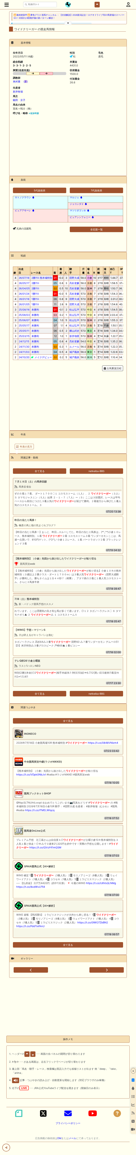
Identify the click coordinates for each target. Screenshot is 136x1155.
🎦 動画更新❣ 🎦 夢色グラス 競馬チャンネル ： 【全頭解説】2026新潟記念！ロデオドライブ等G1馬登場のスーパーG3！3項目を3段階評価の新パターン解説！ (69, 16)
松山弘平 (74, 309)
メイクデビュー (43, 357)
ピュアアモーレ (23, 210)
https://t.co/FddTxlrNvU (30, 926)
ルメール (74, 346)
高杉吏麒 (74, 283)
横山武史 (74, 330)
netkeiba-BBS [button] (96, 471)
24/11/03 (24, 351)
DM (59, 1138)
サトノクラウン (23, 197)
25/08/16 (24, 309)
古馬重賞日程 (113, 368)
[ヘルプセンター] (117, 1113)
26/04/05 (24, 288)
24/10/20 (24, 357)
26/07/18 (24, 277)
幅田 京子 (19, 100)
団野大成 (74, 277)
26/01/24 (24, 293)
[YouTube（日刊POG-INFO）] (92, 1113)
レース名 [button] (36, 272)
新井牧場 (18, 91)
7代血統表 (96, 190)
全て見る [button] (40, 471)
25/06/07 (24, 320)
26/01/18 (24, 298)
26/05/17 (24, 283)
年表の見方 (26, 446)
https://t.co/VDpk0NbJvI (31, 774)
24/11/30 (24, 346)
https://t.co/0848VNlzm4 (103, 742)
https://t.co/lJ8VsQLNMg (101, 883)
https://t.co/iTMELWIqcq (40, 810)
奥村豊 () (20, 81)
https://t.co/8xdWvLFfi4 (30, 886)
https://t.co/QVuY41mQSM (45, 847)
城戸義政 (74, 351)
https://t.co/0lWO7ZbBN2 (92, 922)
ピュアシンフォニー (80, 217)
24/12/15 (24, 341)
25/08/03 (24, 314)
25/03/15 (24, 336)
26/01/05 (24, 304)
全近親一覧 (96, 229)
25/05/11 (24, 330)
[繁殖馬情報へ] (33, 197)
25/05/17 (24, 325)
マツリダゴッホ (78, 210)
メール (72, 1138)
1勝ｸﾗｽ (35, 293)
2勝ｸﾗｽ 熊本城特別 (41, 277)
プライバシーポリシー (68, 1123)
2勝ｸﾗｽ (35, 283)
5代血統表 (39, 190)
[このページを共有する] (6, 1147)
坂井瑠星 (74, 336)
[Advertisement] (68, 144)
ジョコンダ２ (77, 203)
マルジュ (74, 197)
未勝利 (35, 309)
